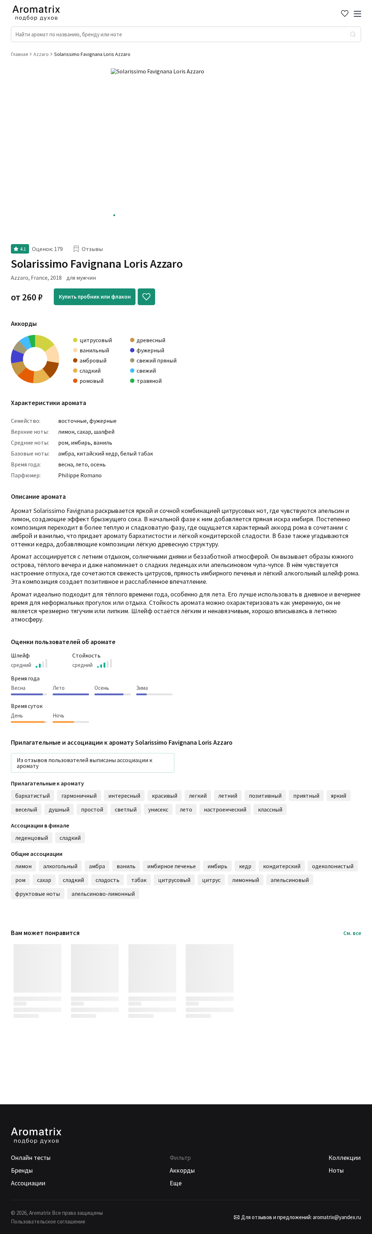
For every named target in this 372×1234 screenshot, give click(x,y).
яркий (338, 795)
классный (270, 809)
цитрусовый (174, 879)
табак (138, 879)
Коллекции (344, 1157)
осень (98, 464)
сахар (84, 431)
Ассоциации (28, 1183)
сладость (108, 879)
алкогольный (60, 866)
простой (92, 809)
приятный (306, 795)
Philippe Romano (80, 475)
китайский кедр (97, 453)
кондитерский (281, 866)
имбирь (81, 442)
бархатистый (32, 795)
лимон (66, 431)
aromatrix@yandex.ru (336, 1217)
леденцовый (31, 837)
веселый (26, 809)
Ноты (336, 1170)
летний (227, 795)
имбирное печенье (171, 866)
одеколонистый (332, 866)
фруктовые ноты (37, 893)
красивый (164, 795)
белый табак (136, 453)
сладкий (70, 837)
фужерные (103, 420)
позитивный (265, 795)
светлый (126, 809)
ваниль (102, 442)
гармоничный (79, 795)
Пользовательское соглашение (48, 1221)
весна (65, 464)
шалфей (104, 431)
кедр (245, 866)
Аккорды (182, 1170)
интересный (124, 795)
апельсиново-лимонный (103, 893)
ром (63, 442)
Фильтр (180, 1157)
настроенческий (225, 809)
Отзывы (92, 249)
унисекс (158, 809)
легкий (198, 795)
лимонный (245, 879)
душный (59, 809)
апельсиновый (290, 879)
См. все (352, 933)
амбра (66, 453)
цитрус (211, 879)
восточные (72, 420)
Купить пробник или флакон (95, 296)
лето (82, 464)
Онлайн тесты (30, 1157)
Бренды (22, 1170)
